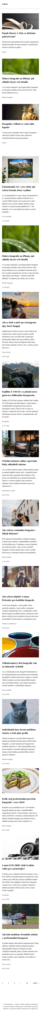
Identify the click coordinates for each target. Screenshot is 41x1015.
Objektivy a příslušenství (9, 623)
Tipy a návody (6, 352)
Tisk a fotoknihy (7, 216)
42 (27, 983)
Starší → (36, 983)
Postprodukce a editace (8, 490)
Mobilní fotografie (7, 97)
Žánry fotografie (6, 557)
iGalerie (5, 4)
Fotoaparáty (5, 421)
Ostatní (4, 52)
